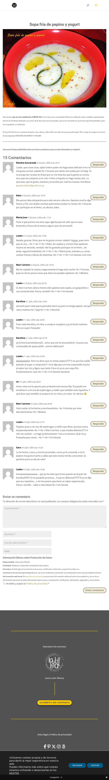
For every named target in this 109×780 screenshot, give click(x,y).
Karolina (20, 301)
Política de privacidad (37, 583)
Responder (98, 164)
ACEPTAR (95, 765)
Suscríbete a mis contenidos (54, 702)
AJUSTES (14, 773)
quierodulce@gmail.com (30, 185)
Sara (18, 447)
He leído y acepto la (27, 583)
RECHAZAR (77, 765)
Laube (19, 235)
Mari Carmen (23, 264)
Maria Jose (21, 217)
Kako (18, 195)
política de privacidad (35, 576)
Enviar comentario (94, 590)
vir (17, 381)
